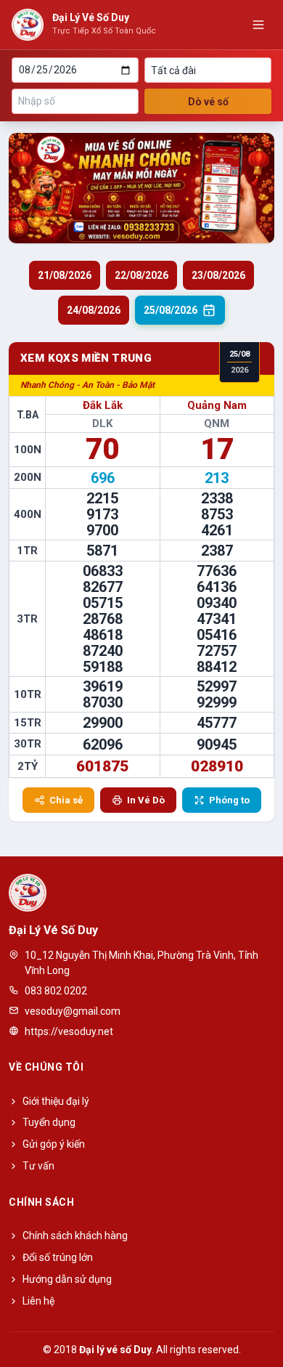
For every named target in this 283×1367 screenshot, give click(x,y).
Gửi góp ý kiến (53, 1144)
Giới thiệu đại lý (55, 1101)
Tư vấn (38, 1166)
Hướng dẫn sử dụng (67, 1279)
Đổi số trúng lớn (57, 1257)
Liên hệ (38, 1301)
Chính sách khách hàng (75, 1235)
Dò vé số (208, 102)
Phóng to (229, 800)
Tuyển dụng (48, 1122)
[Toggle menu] (258, 25)
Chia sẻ (66, 800)
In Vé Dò (146, 800)
